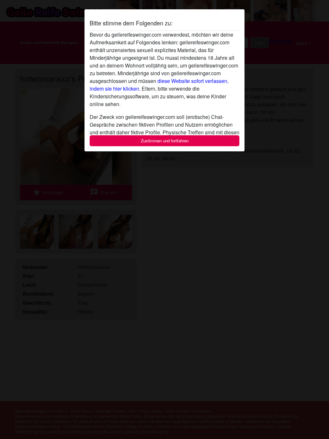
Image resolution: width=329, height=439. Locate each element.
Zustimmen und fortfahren (165, 141)
